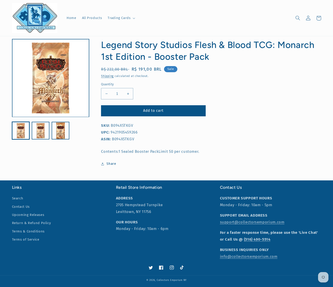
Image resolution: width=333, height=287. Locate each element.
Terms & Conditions (28, 231)
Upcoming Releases (28, 215)
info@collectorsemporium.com (249, 256)
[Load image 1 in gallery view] (20, 130)
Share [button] (111, 164)
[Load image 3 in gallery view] (60, 130)
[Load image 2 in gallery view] (40, 130)
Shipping (107, 76)
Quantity (107, 84)
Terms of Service (25, 239)
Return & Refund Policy (31, 223)
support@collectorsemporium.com (252, 222)
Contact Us (21, 207)
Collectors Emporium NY (172, 280)
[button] (121, 18)
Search (17, 198)
